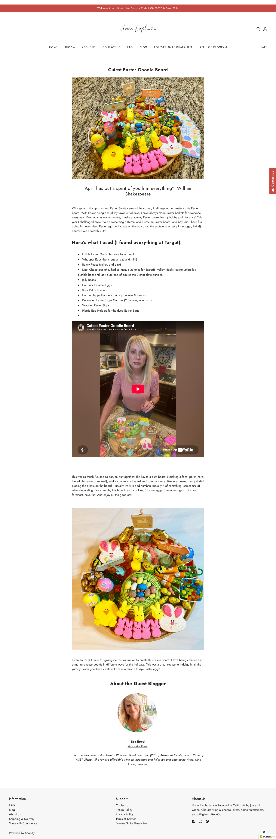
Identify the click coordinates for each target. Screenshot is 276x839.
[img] (258, 29)
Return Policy (124, 810)
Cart (263, 47)
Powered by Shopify (22, 833)
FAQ (12, 805)
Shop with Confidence (23, 823)
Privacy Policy (124, 814)
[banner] (138, 29)
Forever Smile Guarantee (131, 823)
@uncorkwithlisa (138, 746)
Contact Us (123, 805)
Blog (12, 810)
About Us (15, 814)
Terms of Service (126, 819)
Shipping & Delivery (21, 819)
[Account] (265, 29)
